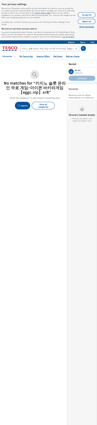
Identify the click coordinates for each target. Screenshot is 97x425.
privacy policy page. (43, 13)
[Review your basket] (71, 71)
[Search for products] (83, 48)
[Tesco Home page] (9, 48)
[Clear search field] (76, 48)
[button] (71, 42)
